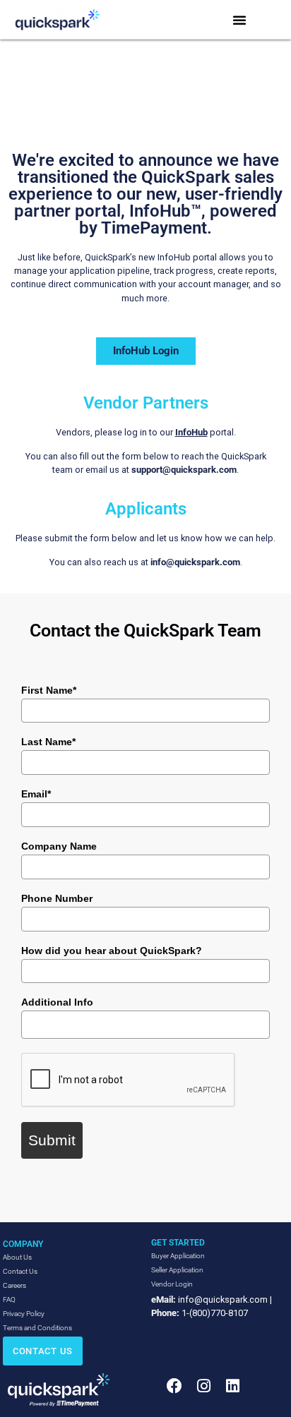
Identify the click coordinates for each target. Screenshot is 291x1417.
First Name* (48, 690)
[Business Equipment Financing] (58, 1389)
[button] (239, 19)
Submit (52, 1140)
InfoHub (191, 432)
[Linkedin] (232, 1385)
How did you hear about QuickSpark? (111, 950)
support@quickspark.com (184, 469)
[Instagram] (203, 1385)
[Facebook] (174, 1385)
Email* (36, 794)
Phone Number (57, 898)
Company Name (59, 846)
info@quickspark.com (195, 562)
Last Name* (48, 742)
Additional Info (57, 1002)
